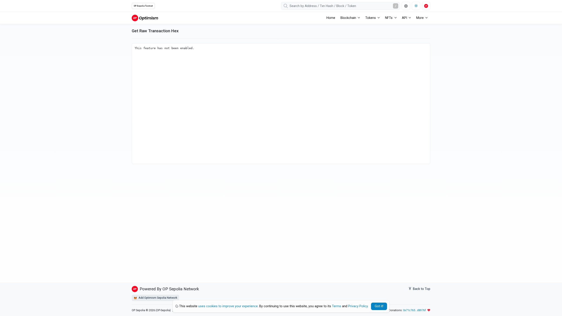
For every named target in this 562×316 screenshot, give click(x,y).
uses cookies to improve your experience (228, 306)
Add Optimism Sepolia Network (157, 297)
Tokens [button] (370, 18)
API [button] (404, 18)
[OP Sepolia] (145, 17)
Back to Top (421, 289)
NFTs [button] (389, 18)
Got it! (379, 306)
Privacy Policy (358, 306)
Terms (336, 306)
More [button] (420, 18)
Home (330, 18)
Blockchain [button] (348, 18)
